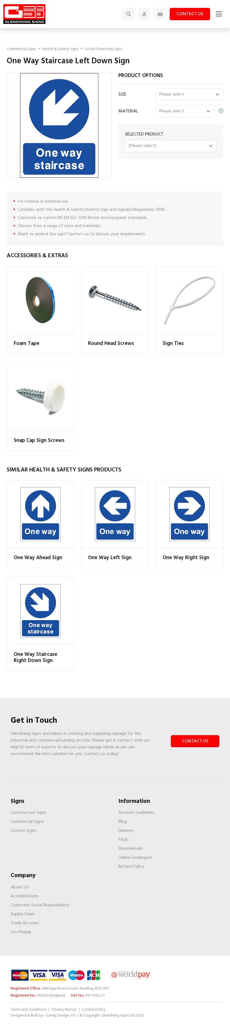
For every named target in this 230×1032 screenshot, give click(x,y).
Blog (122, 821)
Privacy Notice (64, 1010)
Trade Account (25, 923)
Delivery (125, 830)
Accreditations (25, 896)
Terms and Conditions (29, 1010)
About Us (20, 887)
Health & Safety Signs (60, 49)
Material (128, 111)
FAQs (123, 839)
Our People (21, 932)
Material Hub (130, 848)
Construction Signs (28, 812)
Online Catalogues (135, 857)
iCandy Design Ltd (60, 1015)
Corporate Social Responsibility (40, 905)
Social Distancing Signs (103, 49)
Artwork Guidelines (136, 812)
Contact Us (195, 741)
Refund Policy (131, 866)
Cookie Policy (93, 1010)
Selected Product (144, 134)
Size (122, 94)
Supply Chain (22, 914)
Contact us (190, 14)
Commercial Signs (21, 49)
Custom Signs (23, 830)
